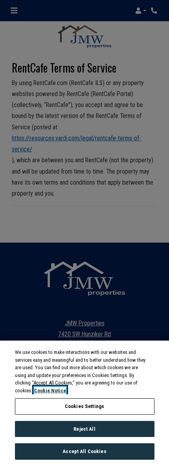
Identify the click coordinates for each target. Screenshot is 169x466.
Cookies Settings (84, 406)
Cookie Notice (50, 390)
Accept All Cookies (84, 451)
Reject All (84, 429)
